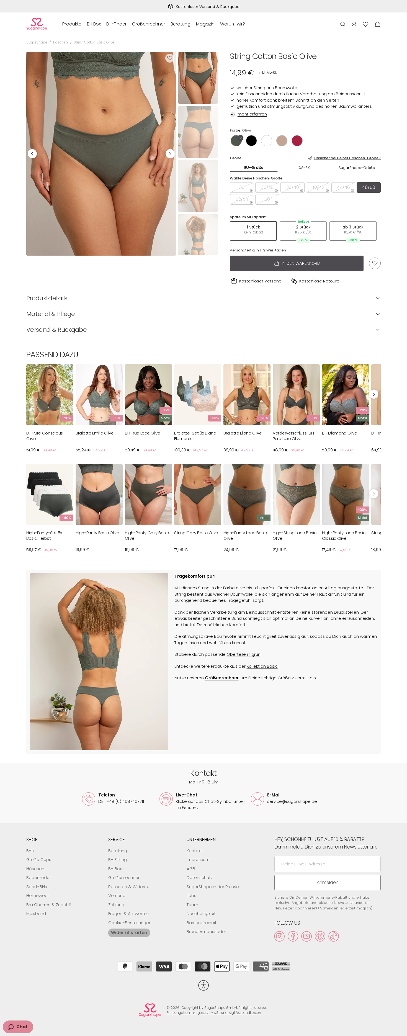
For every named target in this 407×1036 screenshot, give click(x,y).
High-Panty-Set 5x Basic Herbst (44, 535)
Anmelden (328, 882)
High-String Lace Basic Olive (294, 535)
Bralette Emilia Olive (95, 433)
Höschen (60, 42)
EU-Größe (253, 167)
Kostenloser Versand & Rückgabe (207, 7)
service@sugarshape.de (292, 801)
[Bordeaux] (297, 140)
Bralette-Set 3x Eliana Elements (195, 435)
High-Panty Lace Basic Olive (245, 535)
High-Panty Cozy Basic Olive (147, 535)
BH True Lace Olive (142, 433)
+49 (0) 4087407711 (121, 801)
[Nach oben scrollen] (400, 1029)
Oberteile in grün (244, 654)
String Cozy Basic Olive (196, 533)
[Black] (251, 140)
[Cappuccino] (281, 140)
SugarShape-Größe (357, 167)
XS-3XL (305, 167)
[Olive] (236, 140)
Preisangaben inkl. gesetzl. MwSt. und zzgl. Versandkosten (214, 1012)
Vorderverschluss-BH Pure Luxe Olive (293, 435)
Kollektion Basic (262, 666)
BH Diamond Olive (339, 433)
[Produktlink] (49, 411)
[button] (343, 24)
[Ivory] (266, 140)
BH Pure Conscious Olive (44, 435)
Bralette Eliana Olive (242, 433)
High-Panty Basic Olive (97, 533)
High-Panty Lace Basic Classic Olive (343, 535)
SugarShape (36, 42)
